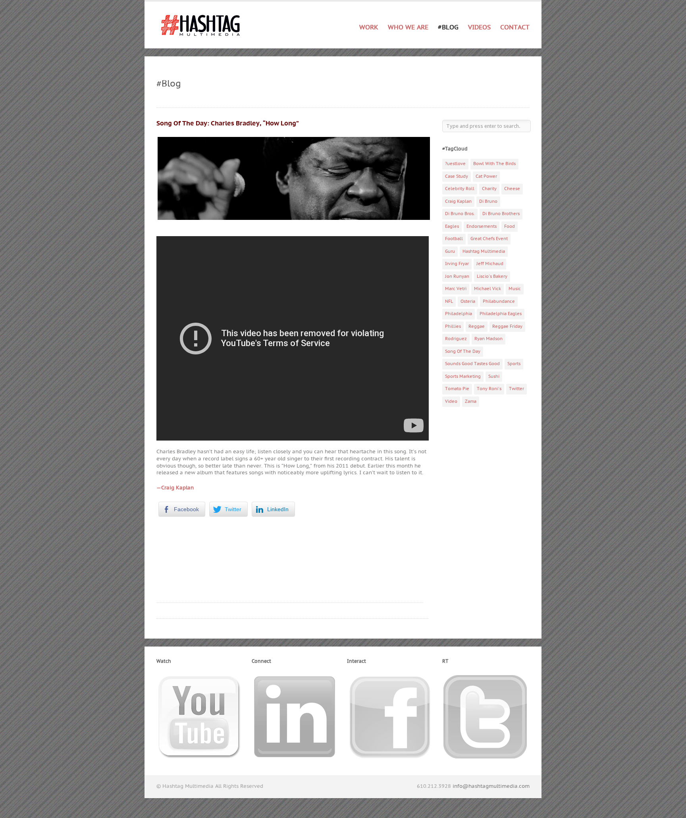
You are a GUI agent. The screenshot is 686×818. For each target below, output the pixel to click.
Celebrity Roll (459, 188)
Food (509, 226)
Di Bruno (488, 201)
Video (451, 401)
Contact (515, 27)
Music (515, 288)
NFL (449, 301)
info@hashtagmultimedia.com (491, 786)
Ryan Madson (488, 338)
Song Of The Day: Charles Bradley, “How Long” (227, 123)
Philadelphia (458, 313)
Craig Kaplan (458, 201)
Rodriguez (456, 338)
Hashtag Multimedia (483, 251)
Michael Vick (487, 288)
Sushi (493, 376)
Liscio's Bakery (492, 276)
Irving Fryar (457, 263)
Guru (450, 251)
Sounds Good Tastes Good (472, 363)
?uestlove (455, 163)
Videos (479, 27)
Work (368, 26)
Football (454, 238)
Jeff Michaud (489, 263)
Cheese (512, 188)
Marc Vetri (455, 288)
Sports (513, 363)
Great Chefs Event (489, 238)
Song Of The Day (462, 351)
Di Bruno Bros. (460, 213)
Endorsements (481, 226)
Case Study (456, 176)
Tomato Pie (457, 388)
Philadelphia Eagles (501, 313)
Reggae (476, 326)
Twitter (516, 388)
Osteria (468, 301)
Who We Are (408, 27)
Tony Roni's (489, 388)
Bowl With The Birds (494, 163)
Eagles (452, 226)
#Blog (448, 27)
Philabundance (499, 301)
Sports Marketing (463, 376)
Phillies (453, 326)
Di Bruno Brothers (501, 213)
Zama (470, 401)
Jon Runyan (457, 276)
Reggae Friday (507, 326)
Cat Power (486, 176)
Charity (489, 188)
